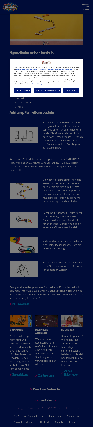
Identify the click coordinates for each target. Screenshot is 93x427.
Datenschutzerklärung (34, 84)
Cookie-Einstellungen (22, 90)
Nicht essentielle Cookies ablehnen (48, 90)
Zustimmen (71, 90)
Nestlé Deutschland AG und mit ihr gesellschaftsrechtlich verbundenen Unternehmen (44, 69)
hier (43, 82)
